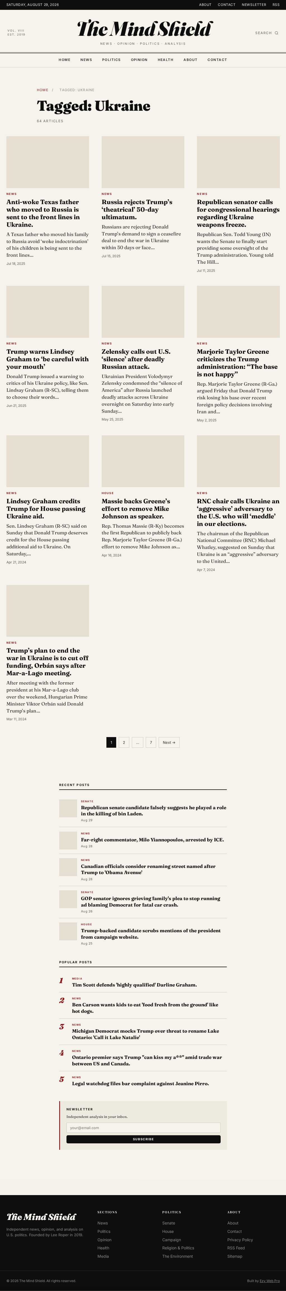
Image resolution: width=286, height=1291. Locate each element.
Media (103, 1256)
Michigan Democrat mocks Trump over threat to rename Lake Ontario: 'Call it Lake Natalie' (145, 1034)
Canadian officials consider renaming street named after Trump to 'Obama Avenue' (148, 869)
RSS (276, 5)
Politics (111, 60)
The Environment (177, 1256)
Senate (168, 1223)
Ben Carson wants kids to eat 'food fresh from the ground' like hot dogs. (145, 1008)
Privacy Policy (240, 1239)
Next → (169, 742)
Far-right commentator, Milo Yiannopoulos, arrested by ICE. (152, 839)
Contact (226, 5)
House (168, 1231)
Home (64, 60)
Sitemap (234, 1256)
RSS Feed (236, 1247)
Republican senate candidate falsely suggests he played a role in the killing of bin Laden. (153, 810)
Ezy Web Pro (270, 1280)
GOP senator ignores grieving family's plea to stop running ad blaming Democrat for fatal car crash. (150, 901)
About (205, 5)
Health (166, 60)
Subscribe (143, 1139)
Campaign (171, 1239)
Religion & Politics (178, 1247)
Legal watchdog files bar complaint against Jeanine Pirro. (140, 1083)
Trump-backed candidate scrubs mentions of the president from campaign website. (151, 933)
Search (263, 33)
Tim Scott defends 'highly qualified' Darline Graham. (134, 985)
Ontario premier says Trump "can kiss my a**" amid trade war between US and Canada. (147, 1060)
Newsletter (254, 5)
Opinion (139, 60)
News (86, 60)
